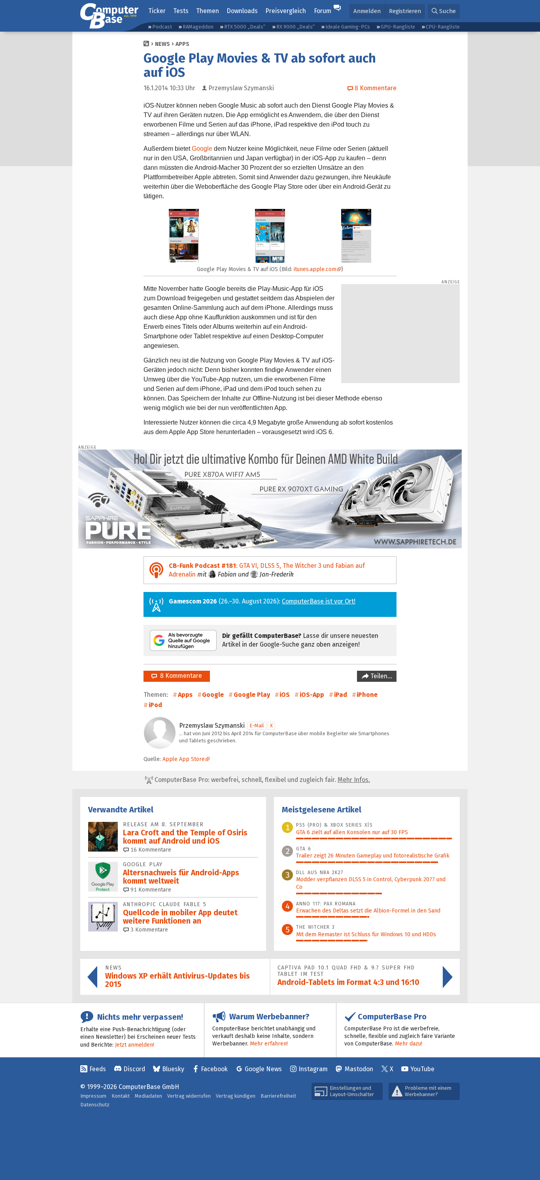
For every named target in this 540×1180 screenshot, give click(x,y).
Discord (134, 1069)
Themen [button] (207, 11)
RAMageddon (198, 27)
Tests (181, 11)
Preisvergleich (285, 11)
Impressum (93, 1096)
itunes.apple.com (315, 269)
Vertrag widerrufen (189, 1096)
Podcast (162, 27)
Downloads (242, 11)
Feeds (97, 1069)
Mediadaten (148, 1096)
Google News (263, 1069)
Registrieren (405, 11)
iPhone (367, 694)
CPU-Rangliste (443, 27)
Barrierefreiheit (278, 1096)
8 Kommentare (179, 675)
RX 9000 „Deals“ (295, 27)
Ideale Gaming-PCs (347, 27)
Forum (322, 11)
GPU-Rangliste (398, 27)
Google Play (252, 694)
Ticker (157, 11)
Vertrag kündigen (235, 1096)
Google (202, 148)
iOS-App (312, 694)
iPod (155, 705)
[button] (444, 11)
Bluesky (173, 1069)
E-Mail (256, 725)
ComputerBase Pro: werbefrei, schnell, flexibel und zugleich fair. (261, 780)
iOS (284, 694)
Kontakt (120, 1096)
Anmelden (367, 11)
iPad (340, 694)
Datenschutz (95, 1105)
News (162, 44)
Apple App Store (183, 759)
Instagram (313, 1069)
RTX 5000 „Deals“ (244, 27)
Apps (182, 44)
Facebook (214, 1069)
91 (150, 889)
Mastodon (359, 1069)
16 (150, 849)
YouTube (422, 1069)
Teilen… (380, 676)
